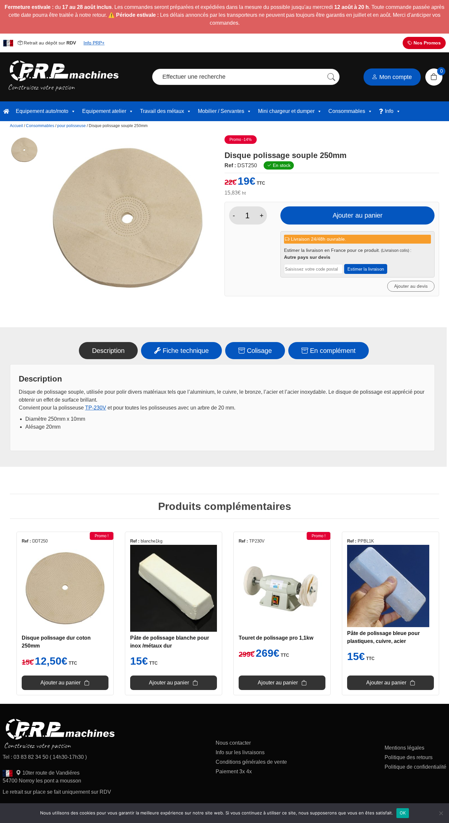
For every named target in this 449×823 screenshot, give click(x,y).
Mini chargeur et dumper (286, 111)
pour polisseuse (71, 125)
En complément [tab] (332, 350)
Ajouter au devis (411, 286)
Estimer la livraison (365, 269)
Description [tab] (108, 350)
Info (389, 111)
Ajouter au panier (358, 215)
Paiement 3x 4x (234, 771)
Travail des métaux (162, 111)
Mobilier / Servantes (221, 111)
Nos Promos (426, 42)
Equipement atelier (104, 111)
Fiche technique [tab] (185, 350)
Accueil (16, 125)
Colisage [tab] (258, 350)
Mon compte (395, 77)
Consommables (346, 111)
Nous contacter (233, 743)
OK (403, 812)
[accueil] (6, 111)
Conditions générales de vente (251, 762)
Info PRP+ (94, 42)
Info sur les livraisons (240, 752)
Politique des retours (409, 757)
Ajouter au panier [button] (60, 682)
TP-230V (95, 408)
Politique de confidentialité (415, 767)
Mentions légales (404, 748)
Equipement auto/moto (42, 111)
